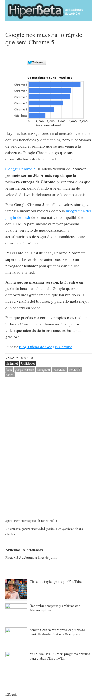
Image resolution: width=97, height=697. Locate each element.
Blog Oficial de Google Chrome (45, 346)
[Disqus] (48, 444)
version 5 (75, 369)
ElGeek (11, 694)
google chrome (24, 369)
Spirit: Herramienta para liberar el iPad (29, 520)
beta (9, 369)
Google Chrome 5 (20, 168)
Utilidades (28, 363)
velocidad (59, 369)
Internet (12, 363)
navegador (43, 369)
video (9, 375)
